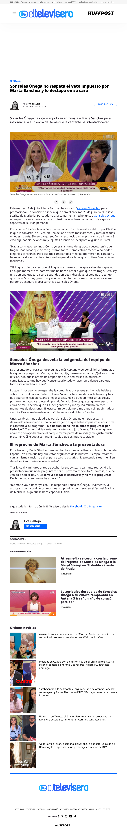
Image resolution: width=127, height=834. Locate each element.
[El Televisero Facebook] (58, 816)
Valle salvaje (57, 2)
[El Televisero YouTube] (70, 816)
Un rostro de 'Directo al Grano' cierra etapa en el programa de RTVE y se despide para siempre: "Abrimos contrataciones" (75, 718)
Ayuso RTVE (71, 2)
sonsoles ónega (35, 543)
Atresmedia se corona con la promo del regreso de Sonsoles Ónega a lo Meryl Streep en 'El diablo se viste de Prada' (89, 563)
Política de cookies (78, 809)
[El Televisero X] (62, 816)
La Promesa (44, 2)
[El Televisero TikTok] (75, 816)
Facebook (76, 506)
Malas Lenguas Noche (88, 2)
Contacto (107, 809)
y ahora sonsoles (54, 543)
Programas (16, 81)
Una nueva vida (108, 2)
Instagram (96, 506)
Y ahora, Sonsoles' (88, 208)
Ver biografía (33, 526)
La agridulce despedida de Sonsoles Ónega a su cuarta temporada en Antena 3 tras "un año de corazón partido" (89, 596)
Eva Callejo (33, 104)
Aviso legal (19, 809)
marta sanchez (17, 543)
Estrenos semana (28, 2)
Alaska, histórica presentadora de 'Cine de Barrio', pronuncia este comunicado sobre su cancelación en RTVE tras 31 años (77, 636)
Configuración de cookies (57, 809)
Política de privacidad (35, 809)
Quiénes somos (94, 809)
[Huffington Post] (100, 13)
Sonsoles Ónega (104, 215)
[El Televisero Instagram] (66, 816)
